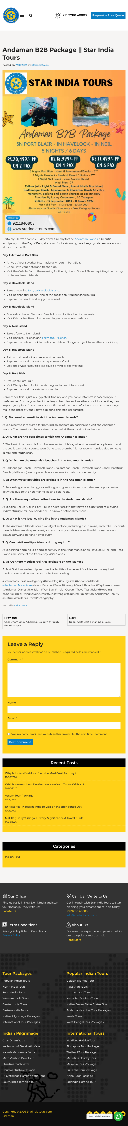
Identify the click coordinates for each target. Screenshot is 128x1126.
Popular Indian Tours (16, 980)
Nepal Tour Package (79, 1075)
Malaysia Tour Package (81, 1064)
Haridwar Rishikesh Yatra (18, 1070)
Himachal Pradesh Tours (82, 998)
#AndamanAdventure (17, 585)
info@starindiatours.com (82, 915)
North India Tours (14, 986)
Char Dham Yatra (13, 1040)
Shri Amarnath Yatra (15, 1064)
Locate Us (9, 911)
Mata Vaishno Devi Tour (18, 1058)
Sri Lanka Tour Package (81, 1070)
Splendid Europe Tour (81, 1081)
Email (12, 718)
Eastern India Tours (15, 1010)
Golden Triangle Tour (80, 980)
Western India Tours (15, 998)
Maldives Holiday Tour (80, 1040)
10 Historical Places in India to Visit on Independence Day (43, 806)
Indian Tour (20, 605)
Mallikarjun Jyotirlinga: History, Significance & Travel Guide (44, 818)
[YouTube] (123, 1113)
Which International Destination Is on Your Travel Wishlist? (44, 784)
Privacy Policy (11, 935)
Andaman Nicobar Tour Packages (88, 1010)
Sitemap (8, 1116)
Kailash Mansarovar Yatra (18, 1052)
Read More (73, 939)
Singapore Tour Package (82, 1046)
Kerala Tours (74, 1016)
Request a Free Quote (108, 15)
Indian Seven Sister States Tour (87, 1004)
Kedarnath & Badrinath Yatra (21, 1046)
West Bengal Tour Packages (85, 1022)
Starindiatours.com (39, 1111)
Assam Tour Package (19, 795)
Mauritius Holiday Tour (81, 1058)
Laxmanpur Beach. (54, 337)
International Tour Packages (21, 1022)
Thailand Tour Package (81, 1052)
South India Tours (14, 992)
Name (13, 702)
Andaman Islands (86, 239)
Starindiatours (40, 64)
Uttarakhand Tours (78, 992)
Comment (15, 659)
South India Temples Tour (19, 1081)
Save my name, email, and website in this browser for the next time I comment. (59, 734)
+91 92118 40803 (75, 15)
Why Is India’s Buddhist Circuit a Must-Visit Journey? (40, 773)
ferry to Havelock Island (43, 290)
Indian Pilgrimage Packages (21, 1016)
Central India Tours (14, 1004)
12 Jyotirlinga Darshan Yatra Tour (23, 1075)
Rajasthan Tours (77, 986)
